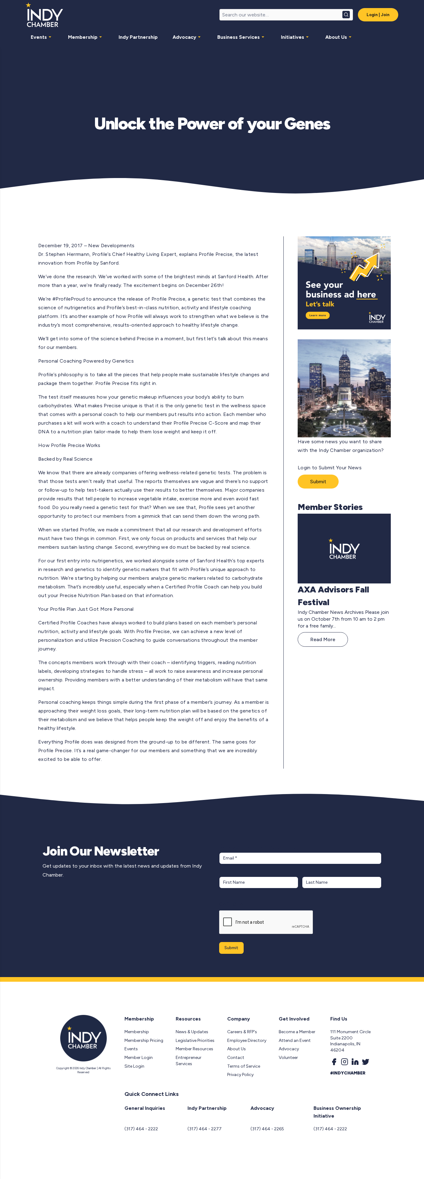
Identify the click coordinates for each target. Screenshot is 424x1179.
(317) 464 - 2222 (141, 1129)
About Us (336, 37)
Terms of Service (243, 1066)
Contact (235, 1057)
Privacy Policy (240, 1074)
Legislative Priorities (195, 1040)
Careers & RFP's (242, 1031)
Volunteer (288, 1057)
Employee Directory (246, 1040)
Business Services (238, 37)
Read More (322, 639)
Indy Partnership (138, 37)
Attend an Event (295, 1040)
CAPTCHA (231, 904)
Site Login (134, 1066)
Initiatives (292, 37)
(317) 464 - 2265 (267, 1129)
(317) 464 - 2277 (204, 1129)
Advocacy (184, 37)
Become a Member (297, 1031)
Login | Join (378, 14)
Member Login (138, 1057)
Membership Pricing (143, 1040)
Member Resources (194, 1049)
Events (39, 37)
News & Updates (192, 1031)
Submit (318, 482)
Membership (82, 37)
